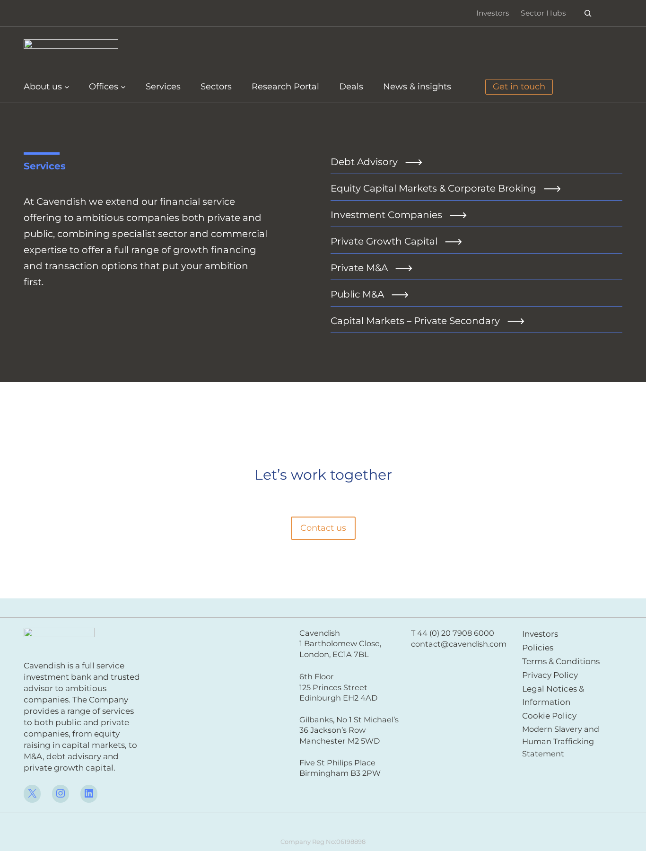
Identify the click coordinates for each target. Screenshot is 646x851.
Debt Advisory (364, 161)
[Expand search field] (588, 13)
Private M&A (359, 267)
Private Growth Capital (384, 241)
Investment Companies (386, 214)
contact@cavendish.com (458, 644)
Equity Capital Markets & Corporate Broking (433, 188)
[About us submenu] (67, 86)
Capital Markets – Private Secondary (415, 320)
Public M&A (357, 294)
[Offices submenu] (123, 86)
